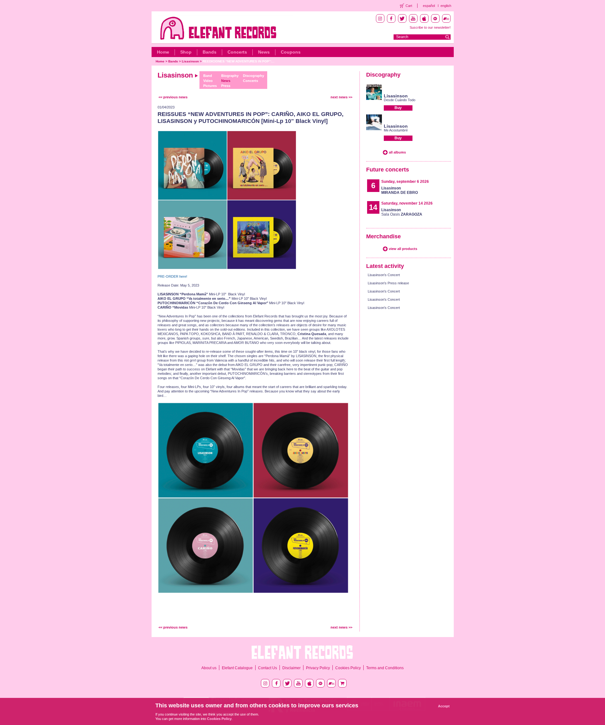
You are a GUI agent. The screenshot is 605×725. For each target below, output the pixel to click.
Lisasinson (190, 61)
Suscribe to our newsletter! (430, 27)
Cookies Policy (348, 668)
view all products (403, 249)
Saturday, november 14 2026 (407, 203)
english (446, 6)
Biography (230, 76)
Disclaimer (291, 668)
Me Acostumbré (396, 130)
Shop (186, 52)
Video (208, 81)
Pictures (210, 86)
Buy (398, 108)
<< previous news (172, 97)
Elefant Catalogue (237, 668)
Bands (209, 52)
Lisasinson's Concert (384, 275)
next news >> (341, 97)
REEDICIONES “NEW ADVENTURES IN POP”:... (238, 61)
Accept (444, 706)
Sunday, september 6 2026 (405, 181)
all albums (397, 152)
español (429, 6)
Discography (253, 76)
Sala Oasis (401, 212)
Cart (409, 6)
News (264, 52)
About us (208, 668)
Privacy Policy (318, 668)
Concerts (237, 52)
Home (163, 52)
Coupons (291, 52)
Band (207, 76)
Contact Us (267, 668)
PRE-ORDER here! (172, 276)
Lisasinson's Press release (388, 283)
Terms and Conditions (385, 668)
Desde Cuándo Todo (399, 100)
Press (225, 86)
